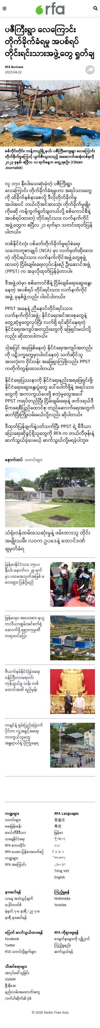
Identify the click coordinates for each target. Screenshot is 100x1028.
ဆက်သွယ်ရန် (63, 952)
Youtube (60, 905)
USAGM (10, 980)
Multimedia (62, 899)
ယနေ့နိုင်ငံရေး (15, 839)
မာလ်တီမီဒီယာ (15, 833)
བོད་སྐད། (60, 858)
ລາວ (57, 846)
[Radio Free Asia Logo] (50, 8)
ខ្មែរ (59, 852)
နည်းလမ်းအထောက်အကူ (22, 992)
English (59, 878)
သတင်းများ (13, 820)
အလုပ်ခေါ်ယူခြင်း (17, 973)
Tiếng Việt (61, 871)
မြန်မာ (58, 833)
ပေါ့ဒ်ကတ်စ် (13, 905)
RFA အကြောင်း (15, 865)
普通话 (59, 820)
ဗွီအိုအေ (10, 986)
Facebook (12, 939)
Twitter (10, 946)
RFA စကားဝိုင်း (15, 846)
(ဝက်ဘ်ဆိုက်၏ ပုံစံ (18, 999)
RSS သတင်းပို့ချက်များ (20, 952)
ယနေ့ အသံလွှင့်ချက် (19, 899)
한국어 (59, 839)
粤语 (57, 827)
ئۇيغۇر (60, 865)
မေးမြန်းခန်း (13, 827)
